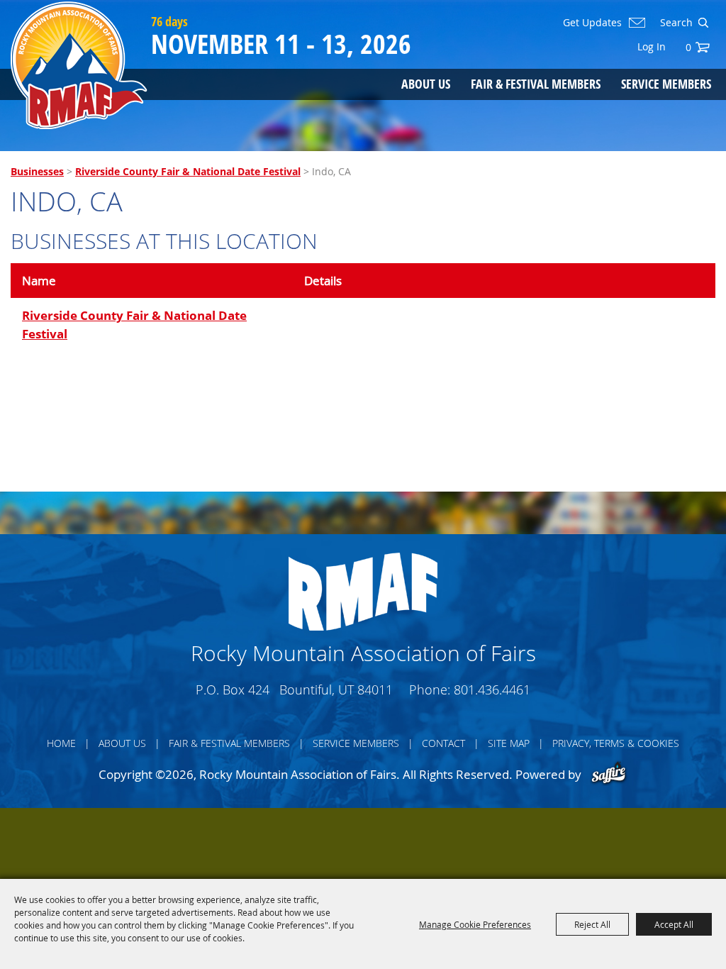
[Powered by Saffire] (608, 774)
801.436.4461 (492, 689)
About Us (425, 83)
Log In (651, 46)
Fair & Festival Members (536, 83)
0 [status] (688, 47)
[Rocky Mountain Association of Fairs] (79, 65)
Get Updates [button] (592, 23)
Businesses (37, 171)
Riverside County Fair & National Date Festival (188, 171)
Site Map (509, 743)
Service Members (666, 83)
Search (703, 23)
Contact (443, 743)
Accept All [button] (673, 924)
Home (61, 743)
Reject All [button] (592, 924)
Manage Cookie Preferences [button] (475, 924)
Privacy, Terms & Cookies (615, 743)
